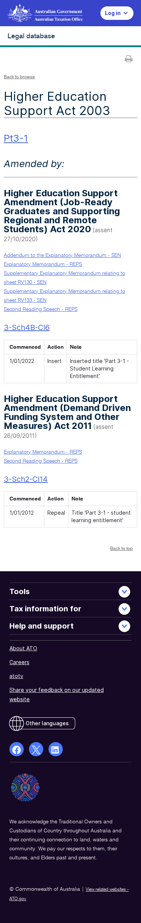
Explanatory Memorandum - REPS (43, 264)
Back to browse (19, 77)
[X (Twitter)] (36, 749)
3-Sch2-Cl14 (26, 479)
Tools (19, 591)
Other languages (47, 723)
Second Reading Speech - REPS (40, 309)
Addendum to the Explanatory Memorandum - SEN (62, 255)
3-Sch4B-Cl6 (27, 327)
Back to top (121, 549)
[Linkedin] (56, 749)
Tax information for (45, 608)
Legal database (31, 36)
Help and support (41, 625)
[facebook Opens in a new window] (16, 749)
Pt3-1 (16, 138)
